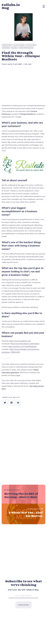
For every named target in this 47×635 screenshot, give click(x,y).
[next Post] (23, 494)
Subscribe (23, 605)
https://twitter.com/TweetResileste (22, 346)
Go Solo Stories (31, 45)
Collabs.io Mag (11, 6)
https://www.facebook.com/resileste (24, 344)
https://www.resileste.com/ (20, 341)
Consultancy (6, 47)
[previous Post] (23, 514)
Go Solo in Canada (19, 45)
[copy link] (18, 402)
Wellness (14, 47)
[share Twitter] (5, 402)
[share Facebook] (11, 402)
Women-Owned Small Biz (26, 47)
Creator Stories (7, 45)
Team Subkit (17, 64)
